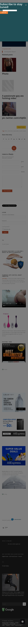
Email (1, 10)
